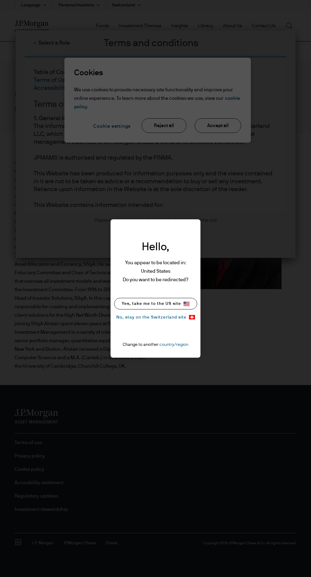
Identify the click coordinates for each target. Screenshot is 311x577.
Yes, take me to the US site (151, 304)
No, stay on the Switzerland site (151, 317)
